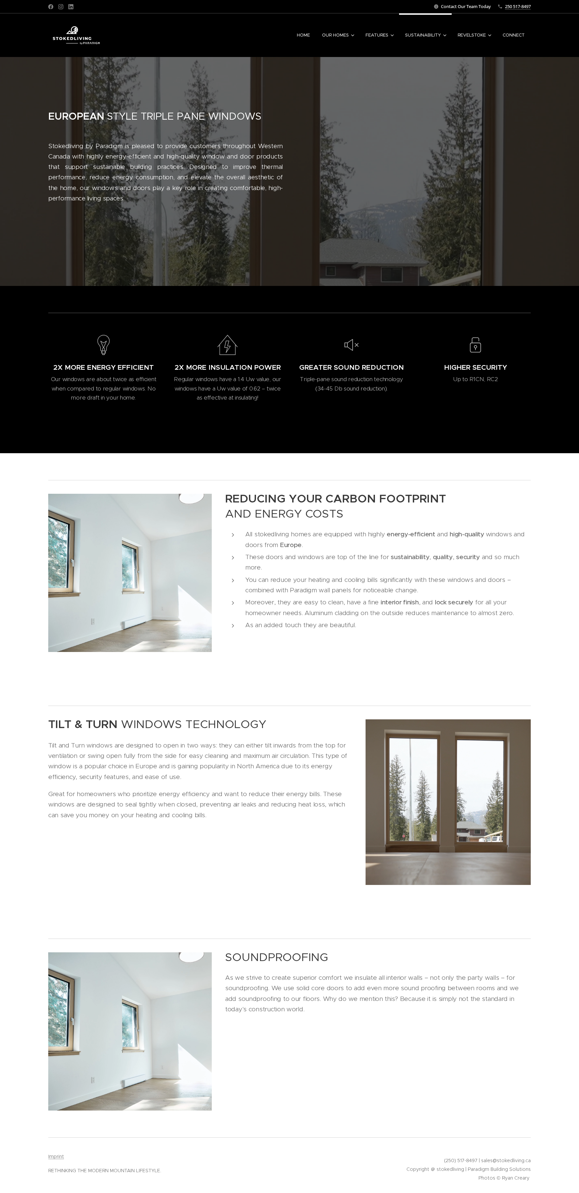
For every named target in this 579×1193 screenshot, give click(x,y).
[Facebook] (51, 6)
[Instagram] (61, 6)
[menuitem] (303, 35)
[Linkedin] (71, 6)
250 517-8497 (518, 6)
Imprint (56, 1156)
